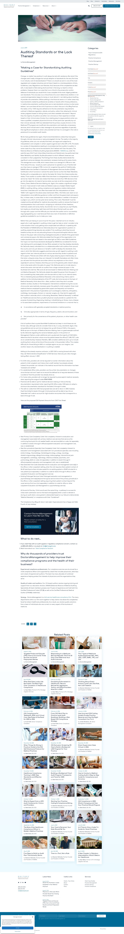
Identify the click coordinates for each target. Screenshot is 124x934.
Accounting (92, 111)
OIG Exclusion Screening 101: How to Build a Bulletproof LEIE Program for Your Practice (61, 748)
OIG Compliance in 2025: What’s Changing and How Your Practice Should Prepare (89, 803)
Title (89, 78)
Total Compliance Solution (44, 548)
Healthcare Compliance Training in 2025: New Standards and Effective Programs (32, 776)
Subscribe (101, 915)
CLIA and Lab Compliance (96, 108)
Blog (88, 1)
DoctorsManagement (28, 62)
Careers (66, 884)
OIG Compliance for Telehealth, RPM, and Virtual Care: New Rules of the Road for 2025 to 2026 (34, 716)
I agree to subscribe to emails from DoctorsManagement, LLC (52, 918)
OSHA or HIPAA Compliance (97, 101)
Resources (45, 5)
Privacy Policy (17, 931)
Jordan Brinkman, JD (85, 721)
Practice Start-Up (94, 98)
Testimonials (111, 1)
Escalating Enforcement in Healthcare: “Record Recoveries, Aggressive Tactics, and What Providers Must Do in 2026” (61, 685)
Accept (17, 927)
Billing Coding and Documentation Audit (95, 104)
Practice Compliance (94, 58)
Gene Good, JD (29, 753)
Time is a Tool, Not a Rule (60, 853)
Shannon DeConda (85, 688)
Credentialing (93, 109)
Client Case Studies (90, 881)
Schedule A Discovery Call (111, 5)
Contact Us (97, 1)
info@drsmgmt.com (23, 890)
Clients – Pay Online (69, 881)
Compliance (36, 5)
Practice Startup (93, 64)
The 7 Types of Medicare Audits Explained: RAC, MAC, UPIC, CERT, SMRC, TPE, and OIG (88, 656)
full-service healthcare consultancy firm (58, 597)
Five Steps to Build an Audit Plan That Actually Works (34, 854)
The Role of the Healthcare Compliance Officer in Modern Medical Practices (33, 829)
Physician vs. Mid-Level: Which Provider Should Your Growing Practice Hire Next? (51, 893)
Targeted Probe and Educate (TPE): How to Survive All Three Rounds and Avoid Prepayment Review (35, 656)
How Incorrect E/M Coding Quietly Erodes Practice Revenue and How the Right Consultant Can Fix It (88, 716)
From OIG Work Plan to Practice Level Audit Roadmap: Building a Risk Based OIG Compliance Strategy (60, 717)
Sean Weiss (28, 690)
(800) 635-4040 (96, 5)
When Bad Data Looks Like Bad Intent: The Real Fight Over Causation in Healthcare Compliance (35, 684)
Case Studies (104, 1)
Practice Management (23, 5)
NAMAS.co (63, 151)
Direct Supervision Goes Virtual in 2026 (87, 746)
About (53, 5)
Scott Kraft (28, 721)
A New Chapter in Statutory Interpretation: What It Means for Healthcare (89, 855)
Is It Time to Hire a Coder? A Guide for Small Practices (88, 828)
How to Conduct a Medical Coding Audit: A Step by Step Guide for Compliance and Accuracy (88, 776)
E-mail (91, 87)
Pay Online (118, 1)
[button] (32, 917)
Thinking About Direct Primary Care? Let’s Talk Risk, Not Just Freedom (88, 683)
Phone (91, 91)
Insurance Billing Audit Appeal (97, 106)
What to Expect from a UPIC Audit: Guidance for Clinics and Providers (34, 803)
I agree (91, 126)
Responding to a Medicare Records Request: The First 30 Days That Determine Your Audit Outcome (61, 656)
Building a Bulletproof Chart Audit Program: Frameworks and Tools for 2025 (61, 775)
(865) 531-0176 (21, 888)
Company (90, 82)
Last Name (92, 73)
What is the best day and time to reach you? (95, 120)
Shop (92, 1)
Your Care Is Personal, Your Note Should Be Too (61, 828)
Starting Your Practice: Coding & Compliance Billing (61, 802)
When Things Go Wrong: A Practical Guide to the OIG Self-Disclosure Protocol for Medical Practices (34, 748)
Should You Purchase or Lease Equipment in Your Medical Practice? (51, 884)
